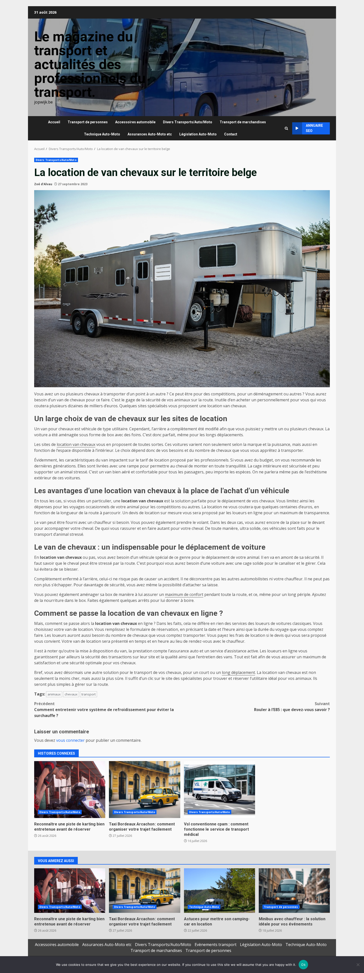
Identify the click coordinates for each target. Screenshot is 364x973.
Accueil (54, 122)
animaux (54, 694)
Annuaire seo (314, 128)
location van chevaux (76, 444)
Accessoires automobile (135, 122)
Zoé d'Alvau (43, 184)
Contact (230, 134)
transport (88, 694)
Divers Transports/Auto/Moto (187, 122)
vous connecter (70, 740)
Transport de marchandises (243, 122)
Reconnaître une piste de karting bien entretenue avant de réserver (69, 789)
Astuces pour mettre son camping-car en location (219, 890)
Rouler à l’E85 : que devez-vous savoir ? (292, 706)
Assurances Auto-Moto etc (150, 134)
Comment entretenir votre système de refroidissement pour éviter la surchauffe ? (104, 709)
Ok (303, 965)
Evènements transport (215, 944)
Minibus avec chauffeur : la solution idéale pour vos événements (294, 890)
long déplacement (238, 672)
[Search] (286, 128)
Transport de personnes (88, 122)
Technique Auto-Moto (102, 134)
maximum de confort (184, 594)
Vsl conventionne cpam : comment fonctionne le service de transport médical (219, 789)
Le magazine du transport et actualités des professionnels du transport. (90, 64)
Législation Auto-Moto (198, 134)
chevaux (71, 694)
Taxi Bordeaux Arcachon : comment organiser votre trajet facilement (144, 789)
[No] (357, 964)
